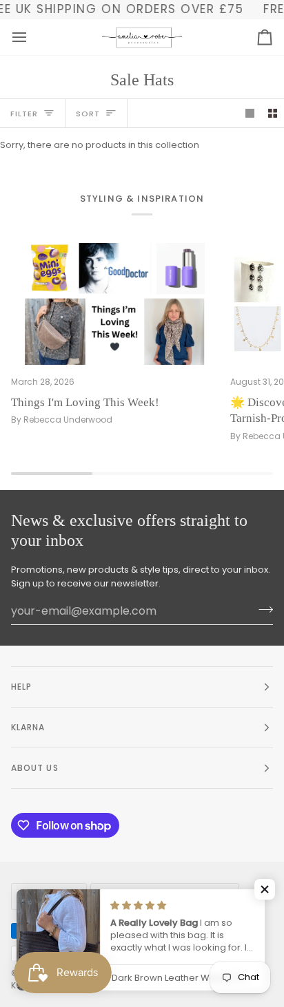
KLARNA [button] (28, 727)
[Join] (261, 609)
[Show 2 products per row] (272, 113)
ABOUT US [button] (35, 768)
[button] (264, 889)
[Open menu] (31, 37)
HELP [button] (21, 686)
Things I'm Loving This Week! (85, 402)
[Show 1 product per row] (250, 113)
